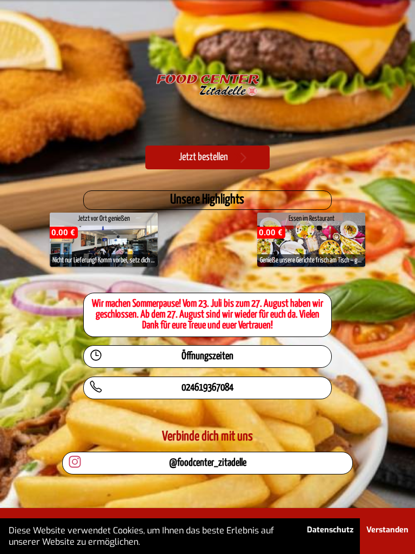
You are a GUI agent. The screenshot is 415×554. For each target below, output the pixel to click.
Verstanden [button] (387, 530)
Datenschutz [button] (330, 530)
